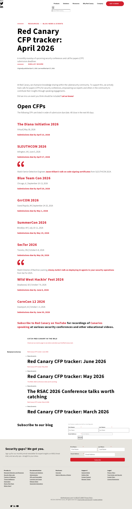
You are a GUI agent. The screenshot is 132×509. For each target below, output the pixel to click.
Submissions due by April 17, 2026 (33, 157)
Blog (45, 24)
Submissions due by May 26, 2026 (33, 255)
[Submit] (53, 7)
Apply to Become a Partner (63, 475)
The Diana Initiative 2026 (38, 124)
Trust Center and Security (114, 475)
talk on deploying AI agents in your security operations (88, 270)
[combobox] (88, 9)
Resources (33, 24)
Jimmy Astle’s (54, 270)
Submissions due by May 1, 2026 (32, 210)
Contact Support (86, 477)
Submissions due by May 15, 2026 (33, 233)
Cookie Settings (97, 499)
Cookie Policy (111, 477)
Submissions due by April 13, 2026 (33, 134)
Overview (58, 472)
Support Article (86, 472)
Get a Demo (114, 3)
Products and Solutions (36, 472)
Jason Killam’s (52, 171)
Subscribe (80, 437)
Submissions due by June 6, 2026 (33, 290)
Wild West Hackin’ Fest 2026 (40, 279)
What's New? (7, 486)
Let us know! (68, 96)
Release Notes (34, 481)
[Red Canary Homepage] (15, 6)
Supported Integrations (36, 484)
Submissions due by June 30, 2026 (33, 312)
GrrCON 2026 (28, 200)
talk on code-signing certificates (75, 171)
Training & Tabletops (10, 477)
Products (56, 3)
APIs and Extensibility (36, 477)
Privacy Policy (111, 472)
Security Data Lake (9, 475)
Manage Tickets (86, 479)
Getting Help (85, 475)
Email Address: (74, 434)
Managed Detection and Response (14, 472)
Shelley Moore (35, 64)
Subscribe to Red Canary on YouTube (41, 323)
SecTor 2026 (27, 244)
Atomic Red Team (9, 484)
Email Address (77, 453)
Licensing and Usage (36, 479)
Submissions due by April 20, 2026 (33, 188)
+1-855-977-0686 (79, 498)
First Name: (74, 427)
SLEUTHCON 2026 (31, 146)
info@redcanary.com (67, 498)
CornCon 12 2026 (31, 301)
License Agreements (113, 479)
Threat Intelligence (9, 479)
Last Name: (105, 427)
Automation (7, 481)
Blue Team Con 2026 (33, 178)
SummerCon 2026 (32, 222)
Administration (34, 475)
